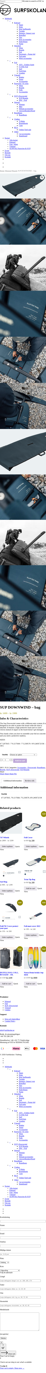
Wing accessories (25, 1107)
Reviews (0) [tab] (29, 781)
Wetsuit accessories (26, 1157)
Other (16, 1180)
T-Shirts (22, 1169)
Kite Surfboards (25, 1077)
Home (2, 171)
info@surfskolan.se (7, 1030)
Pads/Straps (23, 1090)
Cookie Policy (10, 1021)
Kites (21, 1075)
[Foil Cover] (35, 823)
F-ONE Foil (23, 1115)
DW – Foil (23, 1148)
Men (20, 1155)
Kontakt (8, 1205)
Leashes (22, 1121)
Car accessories (24, 1182)
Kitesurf (8, 1001)
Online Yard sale (25, 1178)
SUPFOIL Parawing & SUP (20, 1197)
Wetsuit (17, 1151)
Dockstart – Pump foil (27, 1102)
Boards (14, 171)
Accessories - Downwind (26, 768)
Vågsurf (8, 1008)
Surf (20, 1117)
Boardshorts (23, 1171)
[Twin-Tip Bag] (35, 866)
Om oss (7, 1203)
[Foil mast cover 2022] (35, 911)
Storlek (5, 755)
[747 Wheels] (11, 823)
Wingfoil (17, 1094)
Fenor (21, 1127)
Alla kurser (13, 1188)
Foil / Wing (13, 1192)
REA (16, 1176)
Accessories (23, 1130)
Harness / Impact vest (27, 1081)
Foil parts (22, 1104)
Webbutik (8, 1067)
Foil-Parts (22, 1119)
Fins (20, 1086)
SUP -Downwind (12, 770)
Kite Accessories (25, 1088)
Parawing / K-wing (21, 1132)
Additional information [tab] (12, 781)
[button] (42, 177)
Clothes (7, 1010)
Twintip (22, 1079)
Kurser (7, 1186)
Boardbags (41, 768)
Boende (7, 1201)
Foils (21, 1138)
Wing (21, 1096)
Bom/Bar (22, 1083)
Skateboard (23, 1184)
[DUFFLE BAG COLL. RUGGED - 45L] (11, 958)
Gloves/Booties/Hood (27, 1159)
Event (7, 1199)
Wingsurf (8, 171)
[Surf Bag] (11, 867)
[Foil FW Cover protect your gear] (11, 911)
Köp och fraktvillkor (12, 1019)
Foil (6, 1004)
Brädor (21, 1125)
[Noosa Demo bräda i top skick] (35, 958)
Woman (22, 1153)
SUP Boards (24, 770)
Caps (21, 1174)
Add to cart (20, 761)
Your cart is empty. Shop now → (12, 1368)
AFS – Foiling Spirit (26, 1113)
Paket (21, 1073)
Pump (21, 1092)
